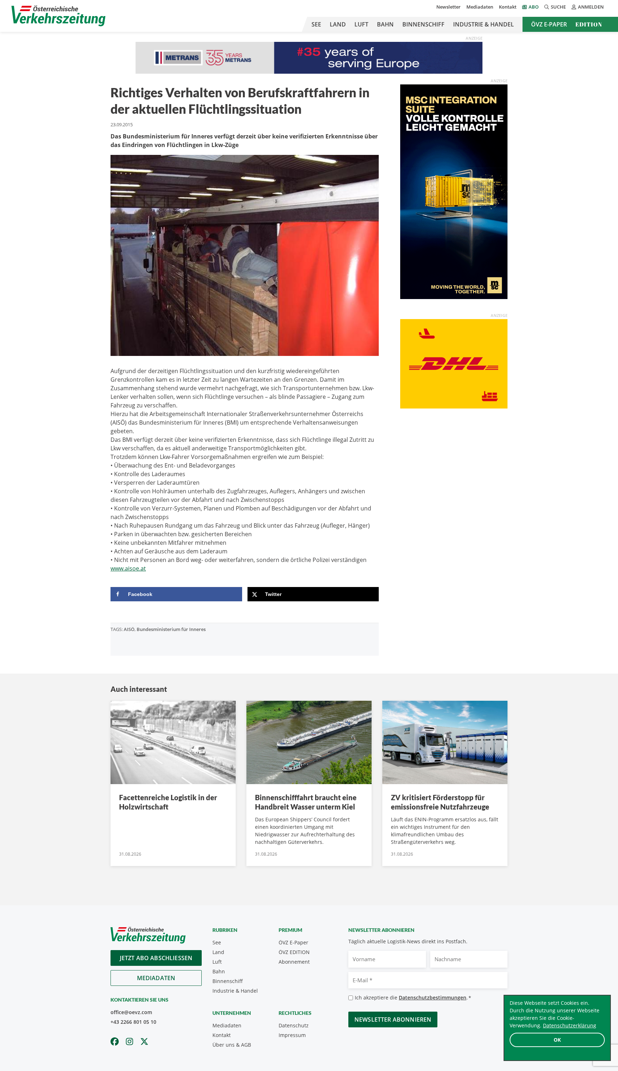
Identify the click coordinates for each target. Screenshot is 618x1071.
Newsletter (448, 7)
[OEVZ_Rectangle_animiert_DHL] (453, 363)
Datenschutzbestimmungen (432, 997)
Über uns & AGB (231, 1044)
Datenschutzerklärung (569, 1025)
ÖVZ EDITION (294, 952)
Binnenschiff (423, 24)
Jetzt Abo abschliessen (156, 958)
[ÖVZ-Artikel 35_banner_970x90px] (309, 57)
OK (557, 1039)
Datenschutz (294, 1025)
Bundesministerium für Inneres (171, 629)
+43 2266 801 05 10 (133, 1021)
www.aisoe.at (128, 568)
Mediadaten (479, 7)
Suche (558, 7)
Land (338, 24)
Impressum (292, 1035)
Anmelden (591, 7)
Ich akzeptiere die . (413, 997)
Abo (534, 7)
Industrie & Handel (483, 24)
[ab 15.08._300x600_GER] (453, 191)
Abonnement (294, 961)
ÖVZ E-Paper (549, 24)
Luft (361, 24)
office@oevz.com (131, 1012)
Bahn (385, 24)
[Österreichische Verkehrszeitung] (58, 15)
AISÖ (129, 629)
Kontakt (507, 7)
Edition (588, 24)
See (316, 24)
